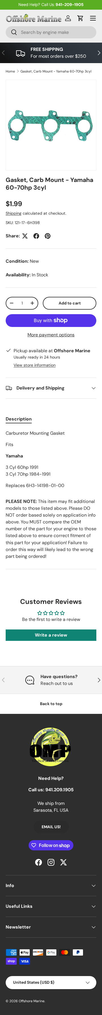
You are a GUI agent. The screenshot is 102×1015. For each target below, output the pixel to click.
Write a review (51, 635)
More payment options (51, 335)
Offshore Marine (31, 1001)
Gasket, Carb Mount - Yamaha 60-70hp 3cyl (56, 71)
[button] (80, 18)
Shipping (14, 213)
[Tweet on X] (25, 236)
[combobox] (51, 32)
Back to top (51, 703)
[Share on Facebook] (36, 236)
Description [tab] (19, 419)
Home (10, 71)
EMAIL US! (51, 826)
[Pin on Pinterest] (47, 236)
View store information (35, 365)
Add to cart (70, 303)
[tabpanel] (51, 459)
